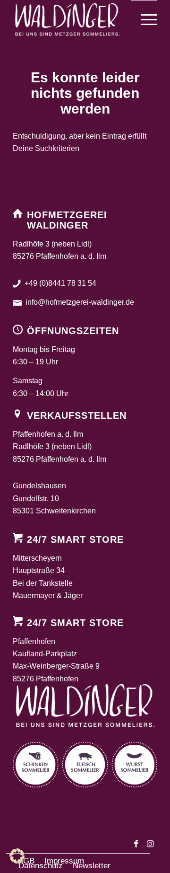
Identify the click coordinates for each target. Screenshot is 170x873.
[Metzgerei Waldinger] (70, 19)
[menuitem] (144, 20)
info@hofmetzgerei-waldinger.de (80, 302)
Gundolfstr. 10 (36, 498)
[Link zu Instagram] (150, 845)
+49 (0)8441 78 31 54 (60, 283)
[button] (17, 856)
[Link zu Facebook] (136, 845)
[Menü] (144, 20)
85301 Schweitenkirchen (54, 511)
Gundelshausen (39, 486)
